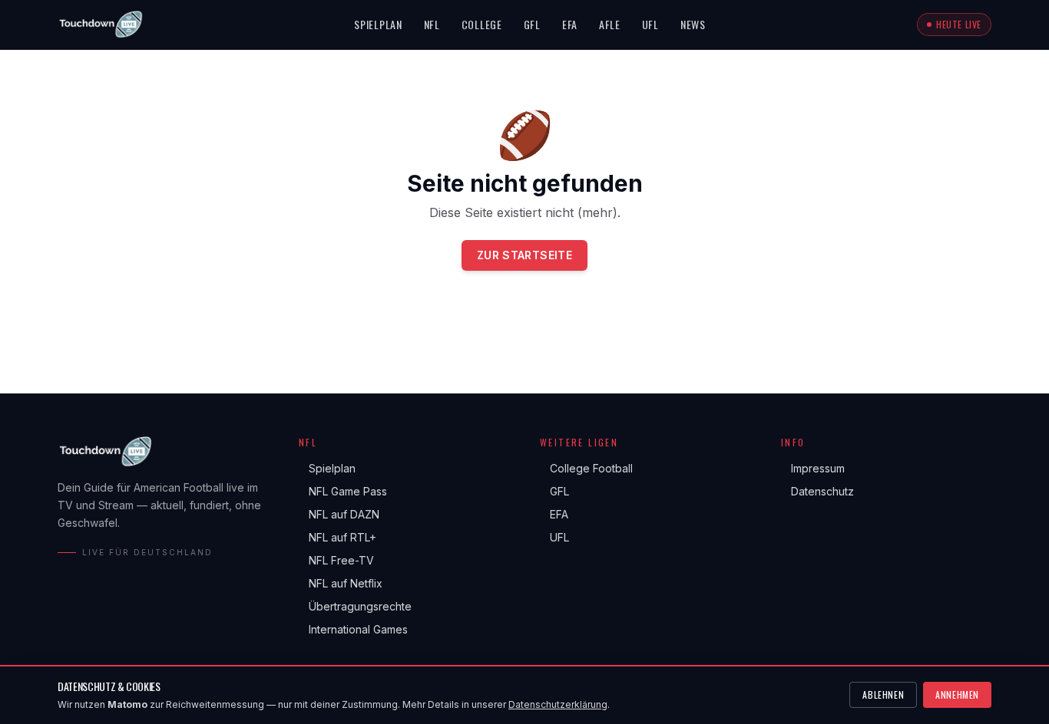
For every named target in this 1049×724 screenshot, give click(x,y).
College (482, 24)
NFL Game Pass (343, 491)
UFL (650, 24)
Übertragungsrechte (355, 606)
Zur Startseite (524, 255)
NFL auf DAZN (339, 514)
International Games (353, 629)
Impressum (813, 468)
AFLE (609, 24)
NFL (432, 24)
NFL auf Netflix (340, 583)
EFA (569, 24)
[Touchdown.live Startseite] (100, 24)
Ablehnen (883, 694)
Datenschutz (817, 491)
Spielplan (378, 24)
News (693, 24)
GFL (532, 24)
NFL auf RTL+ (337, 537)
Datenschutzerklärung (557, 704)
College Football (586, 468)
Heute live (958, 24)
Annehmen (957, 694)
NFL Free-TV (336, 560)
